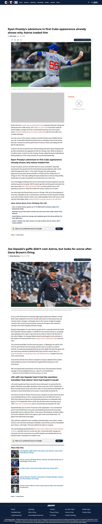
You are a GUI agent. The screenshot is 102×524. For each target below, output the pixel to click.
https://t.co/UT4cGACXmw (44, 371)
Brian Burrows (15, 256)
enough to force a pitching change (46, 338)
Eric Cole (13, 36)
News (20, 2)
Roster (47, 2)
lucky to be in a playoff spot (23, 404)
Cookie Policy (86, 512)
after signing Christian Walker (31, 186)
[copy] (21, 40)
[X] (92, 2)
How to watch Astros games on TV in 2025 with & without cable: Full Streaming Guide (35, 208)
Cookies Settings (70, 515)
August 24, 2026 (42, 373)
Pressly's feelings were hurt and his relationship (31, 132)
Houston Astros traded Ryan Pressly (32, 125)
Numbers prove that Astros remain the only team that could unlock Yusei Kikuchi (37, 212)
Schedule (33, 2)
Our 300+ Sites (69, 509)
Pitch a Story (32, 512)
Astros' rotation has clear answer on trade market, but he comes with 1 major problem (36, 222)
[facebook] (88, 2)
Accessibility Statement (35, 515)
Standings (40, 2)
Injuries (52, 2)
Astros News (20, 235)
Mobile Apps (86, 509)
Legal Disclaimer (16, 515)
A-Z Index (53, 515)
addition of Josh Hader (41, 127)
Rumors (26, 2)
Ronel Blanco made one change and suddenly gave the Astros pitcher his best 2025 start (37, 217)
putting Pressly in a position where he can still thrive (44, 199)
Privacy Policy (54, 512)
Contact (52, 509)
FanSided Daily (16, 512)
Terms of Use (69, 512)
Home (13, 235)
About (13, 509)
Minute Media (11, 519)
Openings (31, 509)
